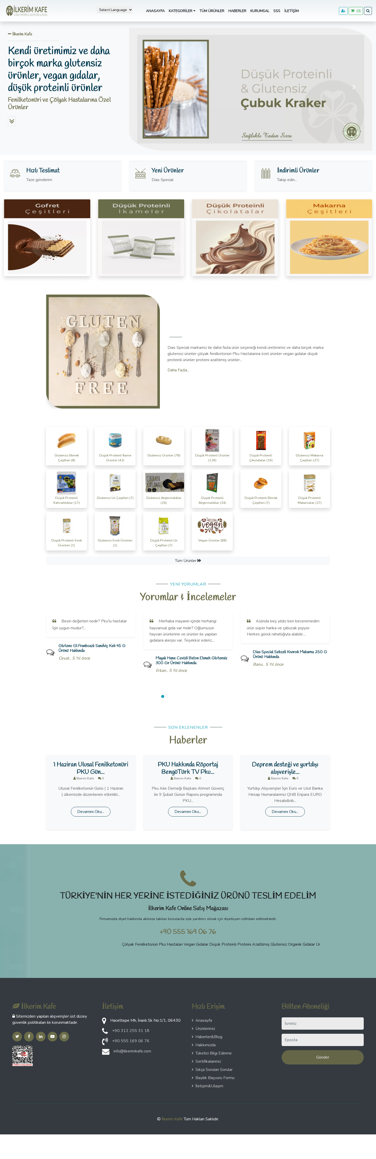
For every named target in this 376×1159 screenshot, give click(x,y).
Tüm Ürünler (212, 10)
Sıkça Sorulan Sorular (214, 1069)
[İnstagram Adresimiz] (64, 1036)
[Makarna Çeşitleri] (329, 237)
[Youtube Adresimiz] (52, 1036)
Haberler (237, 10)
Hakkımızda (205, 1045)
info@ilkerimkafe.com (132, 1051)
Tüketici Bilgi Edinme (213, 1053)
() (357, 10)
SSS (276, 10)
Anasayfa (155, 10)
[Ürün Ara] (368, 11)
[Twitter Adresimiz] (17, 1036)
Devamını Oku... (90, 812)
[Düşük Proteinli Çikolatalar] (235, 237)
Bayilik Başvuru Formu (215, 1078)
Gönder (322, 1057)
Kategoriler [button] (181, 10)
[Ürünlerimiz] (12, 121)
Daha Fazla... (178, 370)
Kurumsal (259, 10)
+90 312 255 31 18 (130, 1030)
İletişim (291, 10)
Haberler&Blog (208, 1037)
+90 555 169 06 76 (188, 932)
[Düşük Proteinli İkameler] (141, 237)
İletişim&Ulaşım (209, 1086)
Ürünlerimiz (205, 1028)
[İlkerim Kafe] (25, 10)
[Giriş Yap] (343, 11)
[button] (147, 87)
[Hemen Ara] (105, 1043)
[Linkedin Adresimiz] (41, 1036)
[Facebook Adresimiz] (29, 1036)
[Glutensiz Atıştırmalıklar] (47, 237)
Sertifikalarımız (208, 1061)
